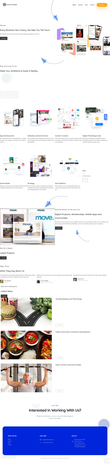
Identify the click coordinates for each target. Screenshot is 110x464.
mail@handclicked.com (48, 439)
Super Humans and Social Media (68, 365)
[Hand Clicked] (10, 4)
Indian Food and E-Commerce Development (73, 332)
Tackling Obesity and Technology (69, 299)
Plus (84, 171)
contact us (55, 416)
